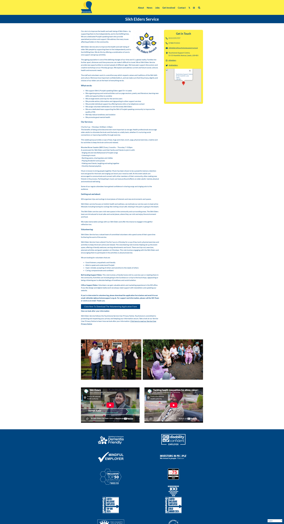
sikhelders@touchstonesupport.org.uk (183, 48)
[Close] (190, 70)
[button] (199, 7)
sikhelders (172, 60)
